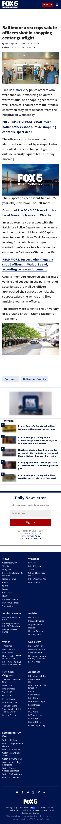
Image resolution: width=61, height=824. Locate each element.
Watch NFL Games (11, 740)
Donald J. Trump (35, 634)
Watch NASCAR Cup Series (11, 754)
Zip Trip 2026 (34, 662)
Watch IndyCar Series (12, 758)
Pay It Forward (35, 652)
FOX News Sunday (10, 602)
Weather (33, 558)
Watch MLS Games (11, 777)
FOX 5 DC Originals (8, 673)
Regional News (11, 613)
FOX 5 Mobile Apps (37, 701)
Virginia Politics (35, 624)
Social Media (34, 705)
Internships (33, 718)
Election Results (35, 631)
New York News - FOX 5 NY (12, 618)
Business (6, 589)
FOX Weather (34, 582)
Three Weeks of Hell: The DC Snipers (11, 710)
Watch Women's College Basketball (10, 769)
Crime (5, 582)
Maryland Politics (36, 621)
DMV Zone (7, 685)
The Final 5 (7, 692)
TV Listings (7, 645)
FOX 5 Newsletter (36, 698)
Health (5, 596)
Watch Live (47, 5)
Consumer (7, 592)
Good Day (34, 642)
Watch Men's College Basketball (12, 763)
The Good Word (9, 705)
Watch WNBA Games (12, 774)
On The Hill (7, 695)
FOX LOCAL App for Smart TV (37, 686)
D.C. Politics (33, 617)
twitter (28, 792)
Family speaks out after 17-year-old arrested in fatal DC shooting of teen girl (38, 465)
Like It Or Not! (8, 688)
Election (31, 627)
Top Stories (7, 606)
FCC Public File (35, 711)
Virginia (5, 566)
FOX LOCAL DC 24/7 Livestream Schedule (11, 663)
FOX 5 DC (26, 43)
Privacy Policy (33, 536)
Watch (6, 642)
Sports (5, 585)
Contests (32, 708)
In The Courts (8, 699)
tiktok (38, 792)
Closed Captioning (36, 725)
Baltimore (35, 43)
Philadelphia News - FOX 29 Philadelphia (11, 624)
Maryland (6, 569)
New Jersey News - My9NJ (11, 630)
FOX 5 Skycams (35, 566)
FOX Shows (7, 652)
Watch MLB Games (11, 749)
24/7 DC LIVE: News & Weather (12, 574)
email (44, 792)
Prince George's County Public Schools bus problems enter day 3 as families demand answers (37, 440)
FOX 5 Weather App (37, 579)
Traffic (31, 569)
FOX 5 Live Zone (9, 702)
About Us (34, 672)
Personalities (34, 694)
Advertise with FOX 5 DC (37, 680)
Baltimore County (34, 379)
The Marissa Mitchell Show (11, 680)
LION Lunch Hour (36, 645)
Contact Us (33, 691)
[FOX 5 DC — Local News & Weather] (10, 4)
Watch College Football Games (13, 744)
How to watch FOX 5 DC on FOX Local (11, 657)
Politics (33, 613)
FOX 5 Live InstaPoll (37, 676)
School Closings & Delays (36, 574)
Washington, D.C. (10, 562)
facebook (22, 792)
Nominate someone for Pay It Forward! (37, 657)
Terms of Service (32, 538)
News (5, 558)
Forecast (32, 562)
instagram (33, 792)
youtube (17, 792)
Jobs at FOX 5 (34, 722)
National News (9, 579)
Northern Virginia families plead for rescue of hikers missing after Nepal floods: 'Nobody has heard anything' (38, 453)
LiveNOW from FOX (11, 649)
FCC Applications (36, 715)
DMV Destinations (36, 649)
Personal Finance (10, 599)
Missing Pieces (9, 715)
